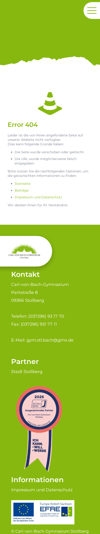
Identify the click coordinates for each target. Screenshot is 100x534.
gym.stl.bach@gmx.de (50, 340)
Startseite (22, 184)
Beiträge (22, 190)
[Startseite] (50, 103)
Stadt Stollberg (26, 371)
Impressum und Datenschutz (38, 197)
